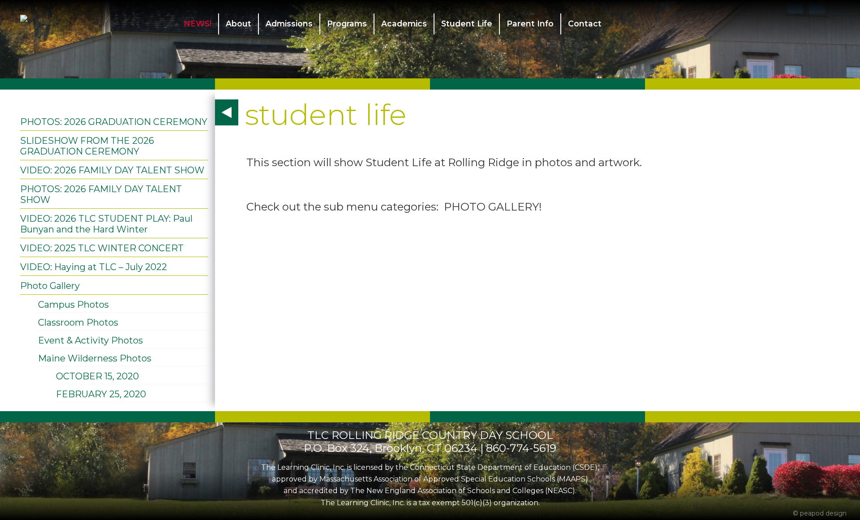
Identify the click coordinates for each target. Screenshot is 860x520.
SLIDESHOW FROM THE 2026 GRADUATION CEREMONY (87, 146)
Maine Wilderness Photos (94, 358)
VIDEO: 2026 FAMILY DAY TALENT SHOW (112, 170)
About (238, 23)
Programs (347, 23)
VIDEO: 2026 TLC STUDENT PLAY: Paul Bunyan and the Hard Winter (106, 224)
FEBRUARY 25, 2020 (101, 394)
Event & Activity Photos (90, 340)
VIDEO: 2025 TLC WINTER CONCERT (102, 248)
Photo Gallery (50, 285)
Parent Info (530, 23)
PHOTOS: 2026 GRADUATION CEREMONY (113, 121)
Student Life (466, 23)
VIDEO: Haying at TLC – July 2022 (93, 267)
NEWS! (197, 23)
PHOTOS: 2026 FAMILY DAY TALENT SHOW (101, 194)
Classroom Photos (78, 322)
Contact (585, 23)
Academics (404, 23)
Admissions (289, 23)
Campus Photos (73, 304)
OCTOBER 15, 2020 (97, 376)
